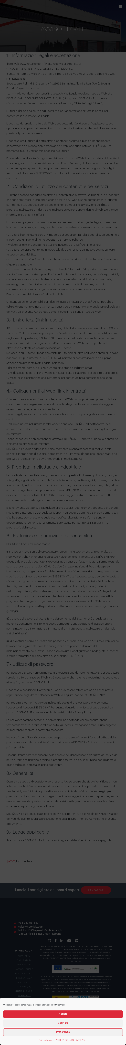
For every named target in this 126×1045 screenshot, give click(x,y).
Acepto (63, 1014)
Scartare (63, 1023)
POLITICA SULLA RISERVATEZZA (70, 1040)
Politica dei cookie (46, 1040)
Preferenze (63, 1032)
